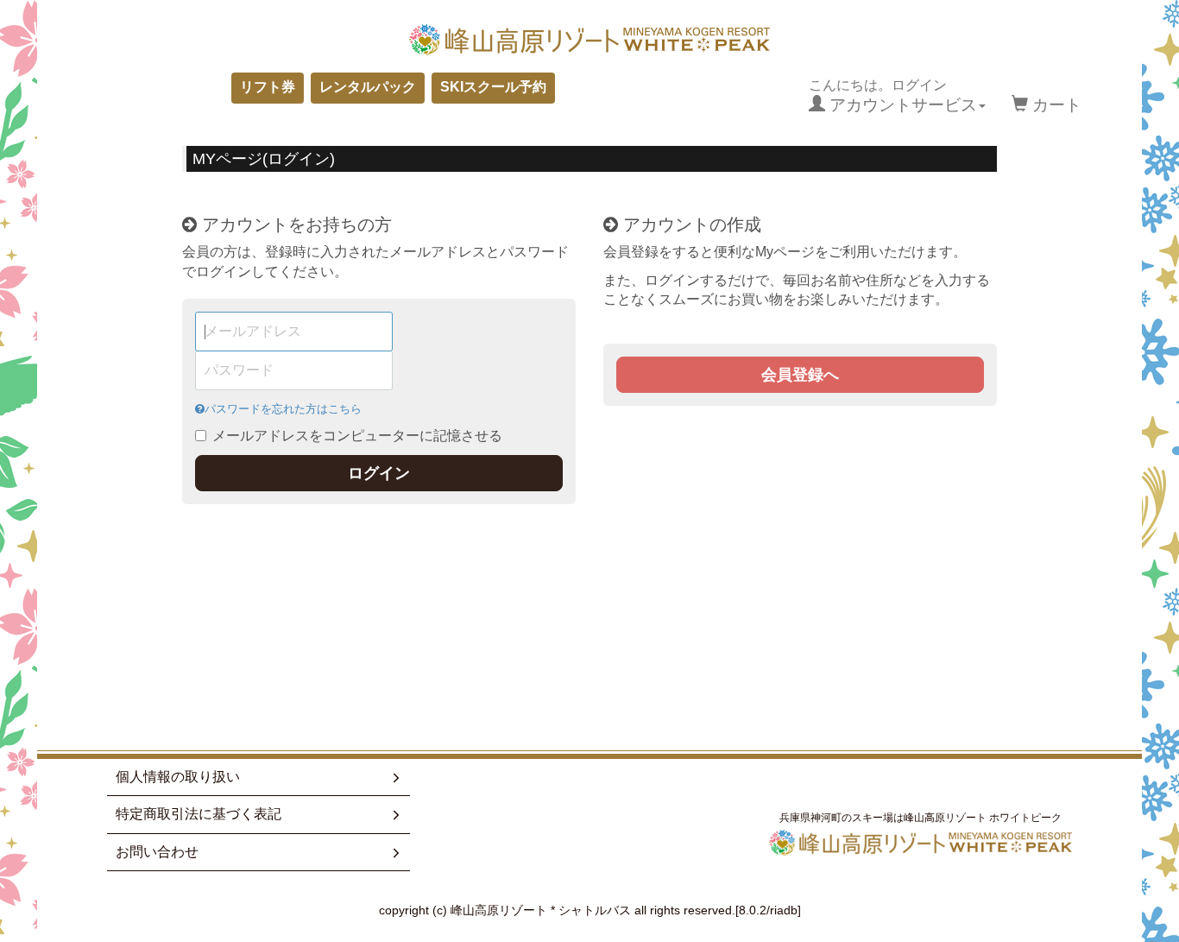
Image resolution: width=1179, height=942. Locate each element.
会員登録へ (800, 374)
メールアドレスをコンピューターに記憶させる (357, 435)
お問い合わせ (157, 851)
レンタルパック (367, 86)
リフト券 (267, 86)
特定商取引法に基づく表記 (198, 813)
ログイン (379, 473)
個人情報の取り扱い (178, 776)
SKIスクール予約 (493, 86)
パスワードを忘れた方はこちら (283, 408)
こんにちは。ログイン (893, 96)
